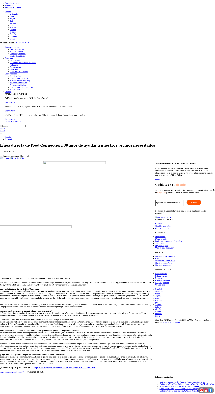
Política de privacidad (171, 322)
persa (12, 25)
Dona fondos (15, 60)
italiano (13, 30)
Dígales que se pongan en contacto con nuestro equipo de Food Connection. (65, 368)
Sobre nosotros (11, 74)
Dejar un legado (161, 246)
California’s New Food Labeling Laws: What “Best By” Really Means (187, 384)
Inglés (12, 38)
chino (12, 16)
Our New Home (16, 76)
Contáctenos (160, 285)
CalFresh (158, 224)
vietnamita (14, 14)
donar (157, 179)
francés (13, 34)
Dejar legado (15, 69)
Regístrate (161, 192)
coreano (13, 23)
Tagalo (12, 18)
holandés (13, 36)
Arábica (13, 27)
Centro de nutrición (17, 56)
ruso (11, 21)
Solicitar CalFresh (17, 51)
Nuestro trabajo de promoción (21, 87)
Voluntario (9, 5)
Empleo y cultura (162, 283)
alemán (13, 32)
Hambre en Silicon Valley (20, 80)
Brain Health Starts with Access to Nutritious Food (179, 386)
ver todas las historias (13, 121)
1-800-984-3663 (22, 43)
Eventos (158, 278)
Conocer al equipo (162, 280)
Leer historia (10, 102)
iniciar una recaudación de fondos (23, 63)
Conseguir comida (12, 47)
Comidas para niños (18, 54)
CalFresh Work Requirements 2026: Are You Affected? (181, 391)
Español (8, 12)
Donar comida (15, 67)
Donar (2, 128)
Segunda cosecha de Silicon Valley (13, 372)
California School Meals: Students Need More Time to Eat (182, 382)
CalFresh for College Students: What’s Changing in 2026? (182, 389)
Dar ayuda (9, 58)
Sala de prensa (161, 276)
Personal (8, 139)
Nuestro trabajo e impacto (20, 78)
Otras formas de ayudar (19, 72)
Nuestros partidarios (18, 85)
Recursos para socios (13, 7)
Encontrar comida (12, 3)
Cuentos (8, 92)
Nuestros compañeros (18, 83)
